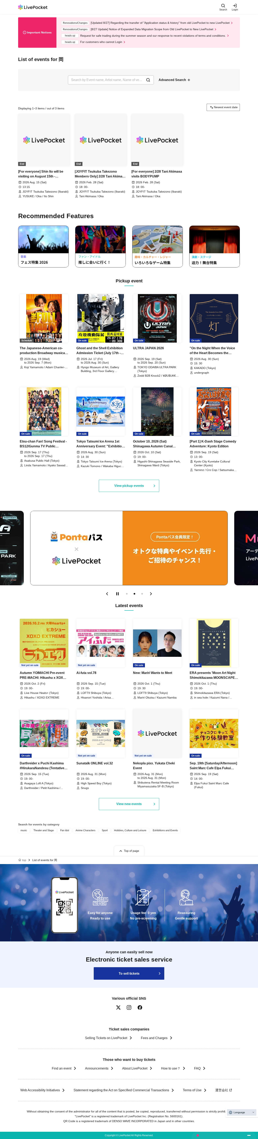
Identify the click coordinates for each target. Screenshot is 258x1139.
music (24, 830)
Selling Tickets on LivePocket (106, 1038)
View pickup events (129, 485)
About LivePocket (134, 1068)
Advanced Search (172, 80)
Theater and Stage (43, 830)
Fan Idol (64, 830)
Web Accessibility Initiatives (40, 1090)
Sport (105, 830)
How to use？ (170, 1068)
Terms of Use (192, 1090)
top (24, 860)
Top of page (131, 850)
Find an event (61, 1068)
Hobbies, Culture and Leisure (130, 830)
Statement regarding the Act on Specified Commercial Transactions (121, 1090)
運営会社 (221, 1090)
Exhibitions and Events (165, 830)
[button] (107, 594)
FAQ (197, 1068)
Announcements (96, 1068)
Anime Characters (85, 830)
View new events (129, 804)
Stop (117, 593)
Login (235, 9)
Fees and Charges (154, 1038)
